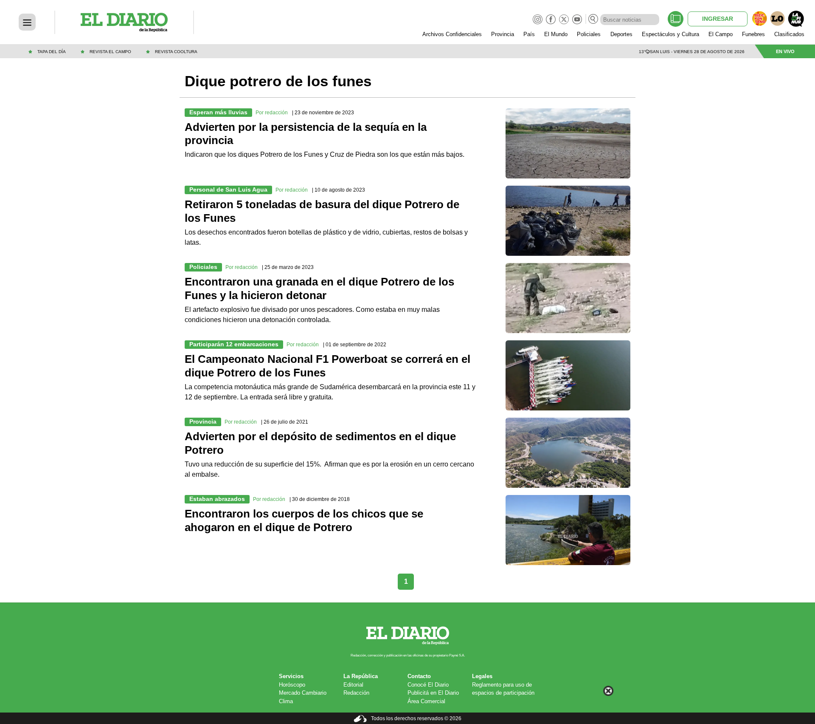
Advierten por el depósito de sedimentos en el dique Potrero (320, 443)
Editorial (353, 685)
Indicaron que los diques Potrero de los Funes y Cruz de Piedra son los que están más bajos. (324, 154)
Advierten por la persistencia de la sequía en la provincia (306, 134)
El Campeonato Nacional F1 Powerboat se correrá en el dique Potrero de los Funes (327, 366)
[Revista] (675, 19)
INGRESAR (717, 18)
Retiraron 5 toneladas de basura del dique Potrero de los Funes (322, 211)
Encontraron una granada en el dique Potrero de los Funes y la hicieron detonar (319, 288)
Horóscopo (292, 685)
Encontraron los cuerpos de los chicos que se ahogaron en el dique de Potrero (304, 520)
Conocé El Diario (428, 685)
